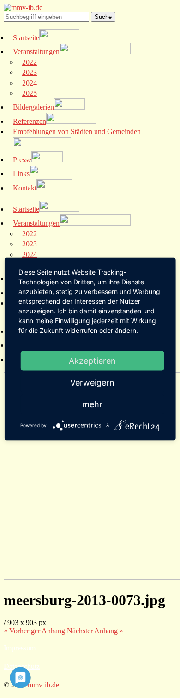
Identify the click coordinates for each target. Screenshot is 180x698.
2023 (29, 72)
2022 (29, 62)
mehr (92, 404)
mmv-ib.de (43, 685)
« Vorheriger (34, 631)
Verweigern (92, 382)
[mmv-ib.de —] (23, 8)
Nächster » (95, 631)
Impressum (20, 648)
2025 (29, 93)
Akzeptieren (92, 361)
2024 (29, 83)
